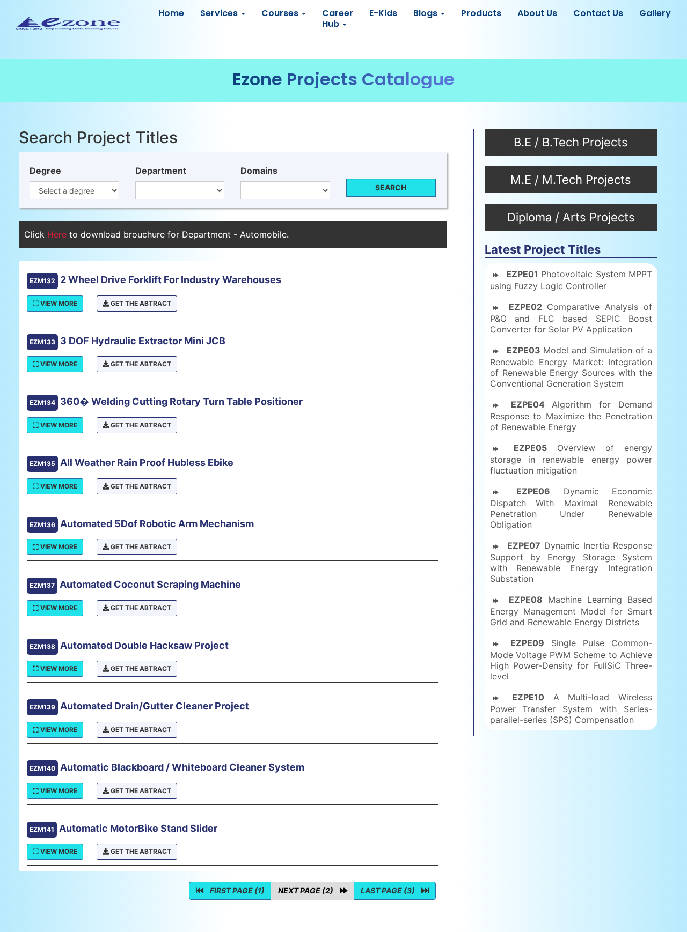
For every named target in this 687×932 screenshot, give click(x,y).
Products (481, 13)
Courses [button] (281, 13)
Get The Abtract (140, 303)
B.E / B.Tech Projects (571, 142)
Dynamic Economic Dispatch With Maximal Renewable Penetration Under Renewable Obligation (571, 508)
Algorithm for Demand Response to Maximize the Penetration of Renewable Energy (571, 415)
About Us (537, 13)
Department (160, 170)
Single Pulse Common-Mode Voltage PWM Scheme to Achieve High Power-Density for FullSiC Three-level (571, 660)
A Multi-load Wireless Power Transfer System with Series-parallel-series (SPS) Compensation (571, 708)
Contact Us (598, 13)
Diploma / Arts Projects (571, 217)
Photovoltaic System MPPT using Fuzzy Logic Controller (571, 280)
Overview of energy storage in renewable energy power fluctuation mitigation (571, 459)
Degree (45, 170)
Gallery (655, 13)
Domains (258, 170)
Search (390, 187)
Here (58, 234)
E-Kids (383, 13)
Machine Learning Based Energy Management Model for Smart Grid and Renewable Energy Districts (571, 610)
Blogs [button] (426, 13)
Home (171, 13)
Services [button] (220, 13)
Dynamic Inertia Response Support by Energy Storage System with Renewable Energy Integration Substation (571, 562)
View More (58, 303)
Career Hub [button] (337, 18)
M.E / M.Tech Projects (570, 180)
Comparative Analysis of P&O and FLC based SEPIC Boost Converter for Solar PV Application (571, 318)
